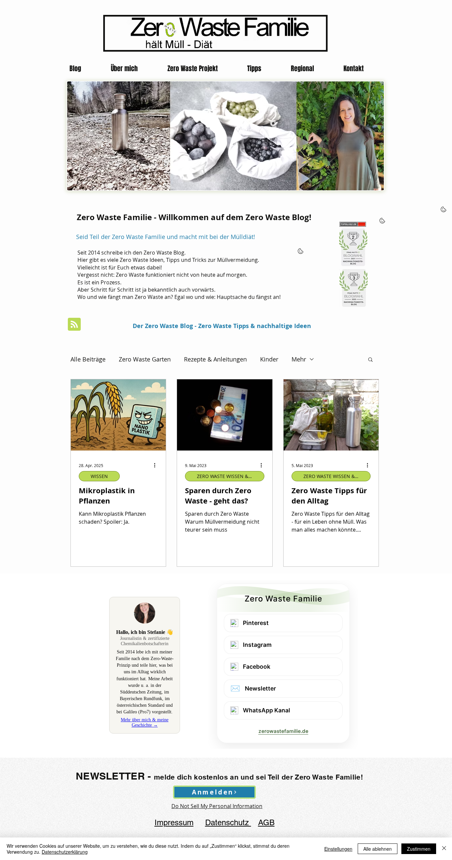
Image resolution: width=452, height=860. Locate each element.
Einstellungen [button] (338, 848)
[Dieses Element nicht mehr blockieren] (188, 149)
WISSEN (99, 476)
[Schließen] (444, 849)
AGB (266, 822)
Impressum (174, 822)
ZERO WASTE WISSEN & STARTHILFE (230, 476)
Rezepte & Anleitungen (215, 359)
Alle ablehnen (377, 848)
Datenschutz (228, 822)
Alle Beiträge (88, 359)
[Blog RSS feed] (74, 324)
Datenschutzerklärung (65, 851)
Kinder (269, 359)
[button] (370, 360)
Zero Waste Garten (145, 359)
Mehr (299, 359)
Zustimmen (418, 848)
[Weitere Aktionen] (157, 465)
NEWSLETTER (110, 776)
